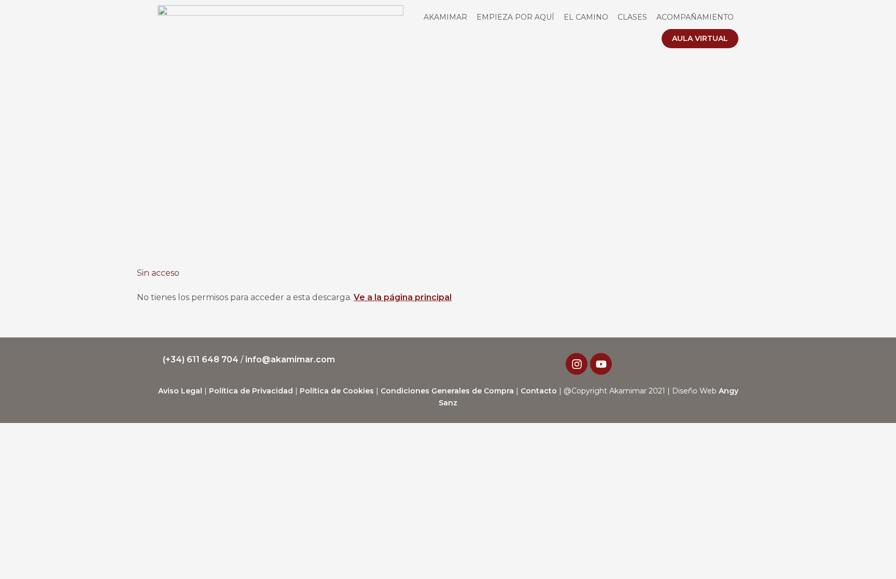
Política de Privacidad (251, 391)
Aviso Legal (180, 391)
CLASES (632, 17)
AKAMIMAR (445, 17)
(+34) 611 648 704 (202, 359)
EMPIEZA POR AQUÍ (515, 17)
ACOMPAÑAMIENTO (695, 17)
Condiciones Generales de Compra (447, 391)
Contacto (539, 391)
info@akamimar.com (290, 359)
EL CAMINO (586, 17)
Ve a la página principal (403, 297)
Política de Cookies (337, 391)
